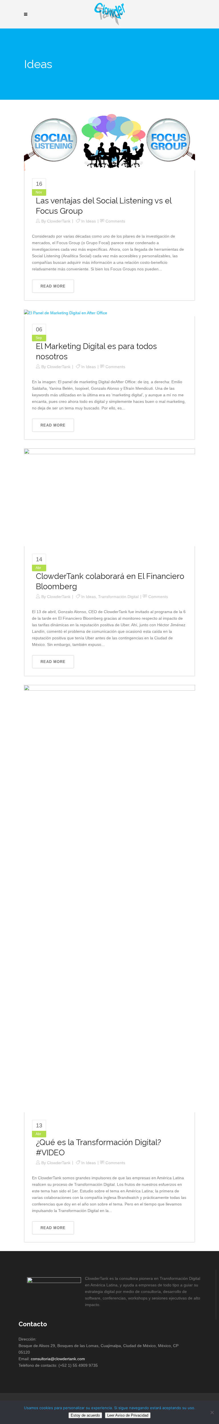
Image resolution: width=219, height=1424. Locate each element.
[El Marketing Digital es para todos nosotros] (65, 312)
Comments (115, 221)
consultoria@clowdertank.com (58, 1358)
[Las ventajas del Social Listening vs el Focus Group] (109, 141)
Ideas (91, 221)
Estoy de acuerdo (85, 1415)
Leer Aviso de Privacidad (127, 1415)
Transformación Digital (118, 596)
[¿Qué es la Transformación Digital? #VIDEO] (109, 898)
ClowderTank (58, 221)
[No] (212, 1412)
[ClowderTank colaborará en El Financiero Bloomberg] (109, 497)
